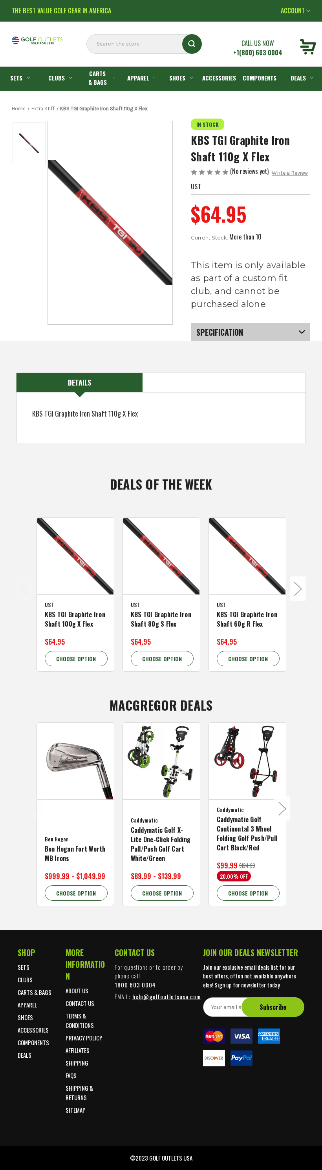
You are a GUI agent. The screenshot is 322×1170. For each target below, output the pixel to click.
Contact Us (80, 1003)
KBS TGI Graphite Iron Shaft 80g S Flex (161, 619)
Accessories (219, 77)
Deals (24, 1055)
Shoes (177, 77)
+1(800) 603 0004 (257, 52)
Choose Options (76, 771)
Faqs (71, 1075)
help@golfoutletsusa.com (166, 996)
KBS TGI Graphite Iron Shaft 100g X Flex (75, 619)
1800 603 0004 (135, 984)
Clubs (56, 77)
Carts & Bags (97, 78)
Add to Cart (248, 771)
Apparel (138, 77)
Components (259, 77)
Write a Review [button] (290, 173)
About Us (77, 990)
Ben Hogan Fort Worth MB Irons (75, 853)
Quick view (76, 550)
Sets (16, 77)
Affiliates (78, 1050)
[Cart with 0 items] (308, 47)
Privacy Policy (84, 1037)
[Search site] (88, 59)
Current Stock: (226, 236)
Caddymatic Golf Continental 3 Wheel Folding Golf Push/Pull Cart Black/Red (247, 833)
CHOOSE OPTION (76, 658)
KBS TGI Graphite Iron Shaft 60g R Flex (247, 619)
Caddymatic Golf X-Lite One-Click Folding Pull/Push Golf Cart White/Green (161, 844)
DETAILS (79, 382)
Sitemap (76, 1110)
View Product (76, 566)
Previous (24, 589)
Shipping (77, 1062)
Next (298, 589)
